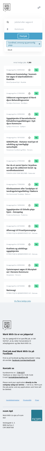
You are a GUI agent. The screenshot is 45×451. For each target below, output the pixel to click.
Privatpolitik (27, 400)
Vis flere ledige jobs (22, 301)
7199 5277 (21, 372)
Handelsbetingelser (12, 400)
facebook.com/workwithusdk (23, 360)
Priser (37, 400)
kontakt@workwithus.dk (18, 377)
